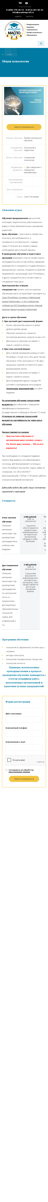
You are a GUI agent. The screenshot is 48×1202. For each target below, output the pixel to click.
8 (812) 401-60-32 (34, 10)
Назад (9, 54)
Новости (18, 16)
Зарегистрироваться (24, 127)
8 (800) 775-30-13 (15, 10)
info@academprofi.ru (23, 12)
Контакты (29, 16)
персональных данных (19, 772)
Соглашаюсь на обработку (21, 771)
